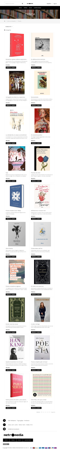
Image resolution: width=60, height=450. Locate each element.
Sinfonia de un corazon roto (38, 210)
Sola (7, 173)
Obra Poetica (9, 248)
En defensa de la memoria (38, 59)
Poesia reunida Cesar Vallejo (13, 210)
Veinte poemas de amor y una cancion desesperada (16, 400)
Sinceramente (34, 97)
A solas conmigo (35, 324)
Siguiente (53, 412)
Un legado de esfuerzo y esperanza (15, 97)
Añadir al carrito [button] (10, 67)
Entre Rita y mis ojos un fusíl (38, 399)
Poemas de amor (35, 173)
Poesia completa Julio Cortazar (39, 362)
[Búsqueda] (54, 26)
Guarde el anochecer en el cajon (14, 362)
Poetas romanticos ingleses (13, 286)
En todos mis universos (37, 286)
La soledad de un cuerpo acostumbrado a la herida (16, 135)
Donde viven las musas (12, 324)
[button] (9, 26)
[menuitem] (20, 8)
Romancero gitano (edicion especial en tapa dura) (16, 59)
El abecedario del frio (36, 248)
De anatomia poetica (36, 135)
